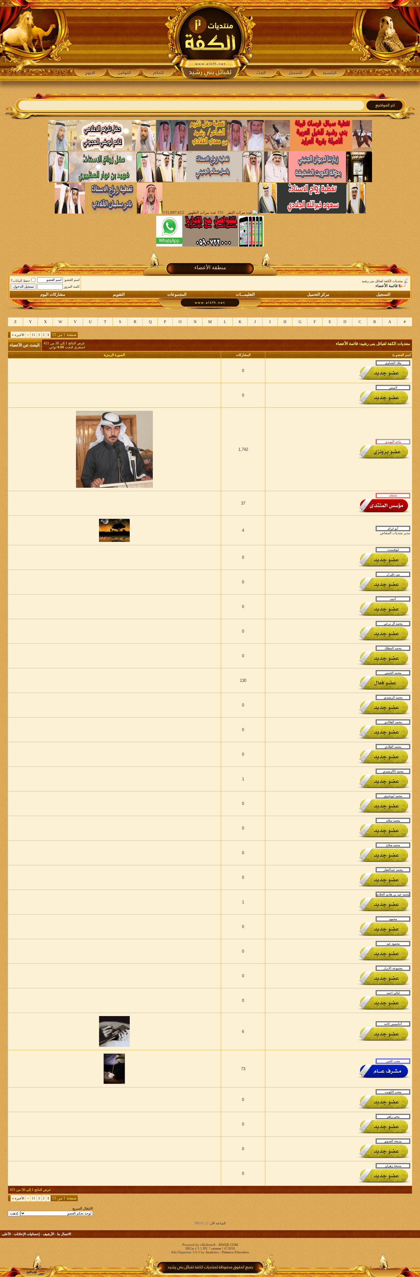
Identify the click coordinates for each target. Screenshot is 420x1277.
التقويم (119, 294)
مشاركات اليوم (52, 294)
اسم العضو (72, 280)
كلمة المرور (72, 286)
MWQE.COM (228, 1245)
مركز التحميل (318, 294)
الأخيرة (18, 335)
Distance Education (235, 1252)
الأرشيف (48, 1234)
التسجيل (383, 294)
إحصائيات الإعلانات (27, 1234)
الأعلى (6, 1234)
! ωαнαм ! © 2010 (221, 1248)
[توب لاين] (35, 1273)
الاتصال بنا (64, 1234)
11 (33, 335)
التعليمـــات (245, 294)
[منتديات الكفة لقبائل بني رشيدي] (210, 40)
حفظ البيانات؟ (20, 280)
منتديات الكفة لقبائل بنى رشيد (382, 281)
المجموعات (177, 294)
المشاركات (243, 355)
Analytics (212, 1252)
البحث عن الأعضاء (25, 345)
